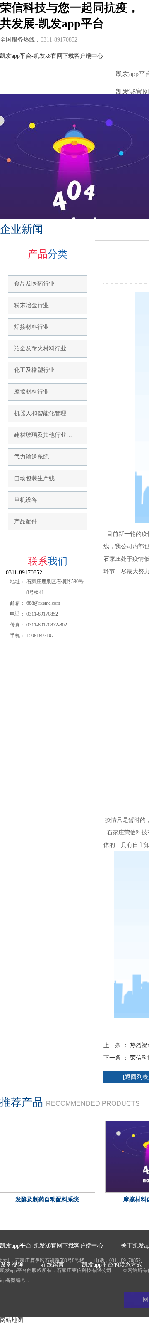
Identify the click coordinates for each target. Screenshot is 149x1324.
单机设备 (25, 500)
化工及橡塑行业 (34, 370)
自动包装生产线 (34, 478)
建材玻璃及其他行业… (43, 435)
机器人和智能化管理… (43, 413)
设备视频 (11, 1265)
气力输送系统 (31, 457)
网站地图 (11, 1320)
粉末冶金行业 (31, 305)
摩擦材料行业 (31, 392)
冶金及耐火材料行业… (43, 348)
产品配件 (25, 521)
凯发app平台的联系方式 (112, 1265)
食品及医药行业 (34, 284)
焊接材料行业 (31, 327)
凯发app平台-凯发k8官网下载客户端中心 (51, 56)
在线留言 (52, 1265)
